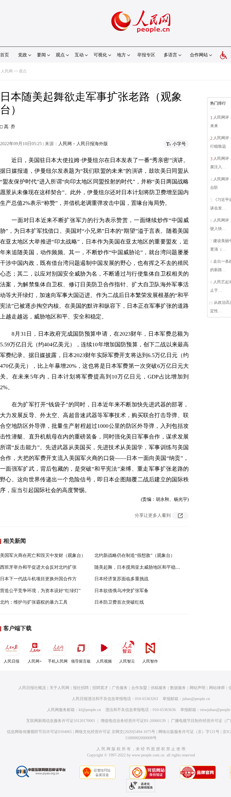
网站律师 (217, 688)
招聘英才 (100, 688)
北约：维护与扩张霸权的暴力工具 (34, 602)
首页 (4, 54)
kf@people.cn (90, 710)
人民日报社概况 (32, 688)
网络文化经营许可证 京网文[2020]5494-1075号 (115, 732)
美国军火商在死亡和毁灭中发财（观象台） (43, 555)
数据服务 (178, 688)
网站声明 (197, 688)
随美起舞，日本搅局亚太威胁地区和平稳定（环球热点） (150, 567)
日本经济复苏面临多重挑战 (121, 578)
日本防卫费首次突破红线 (119, 602)
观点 (23, 71)
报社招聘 (81, 688)
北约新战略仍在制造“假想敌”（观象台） (134, 555)
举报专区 (146, 54)
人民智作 (150, 661)
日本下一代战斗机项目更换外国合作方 (38, 578)
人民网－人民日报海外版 (83, 143)
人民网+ (35, 661)
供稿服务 (158, 688)
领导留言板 (81, 661)
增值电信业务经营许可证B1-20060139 (133, 721)
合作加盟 (139, 688)
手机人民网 (58, 661)
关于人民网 (59, 688)
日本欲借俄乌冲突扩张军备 (121, 590)
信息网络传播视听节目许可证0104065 (39, 732)
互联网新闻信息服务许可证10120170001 (60, 721)
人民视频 (104, 661)
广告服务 (120, 688)
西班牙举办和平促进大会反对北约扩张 (38, 567)
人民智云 (127, 661)
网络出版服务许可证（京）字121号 (188, 732)
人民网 (7, 71)
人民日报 (11, 661)
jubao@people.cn (196, 699)
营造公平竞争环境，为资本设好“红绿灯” (40, 590)
